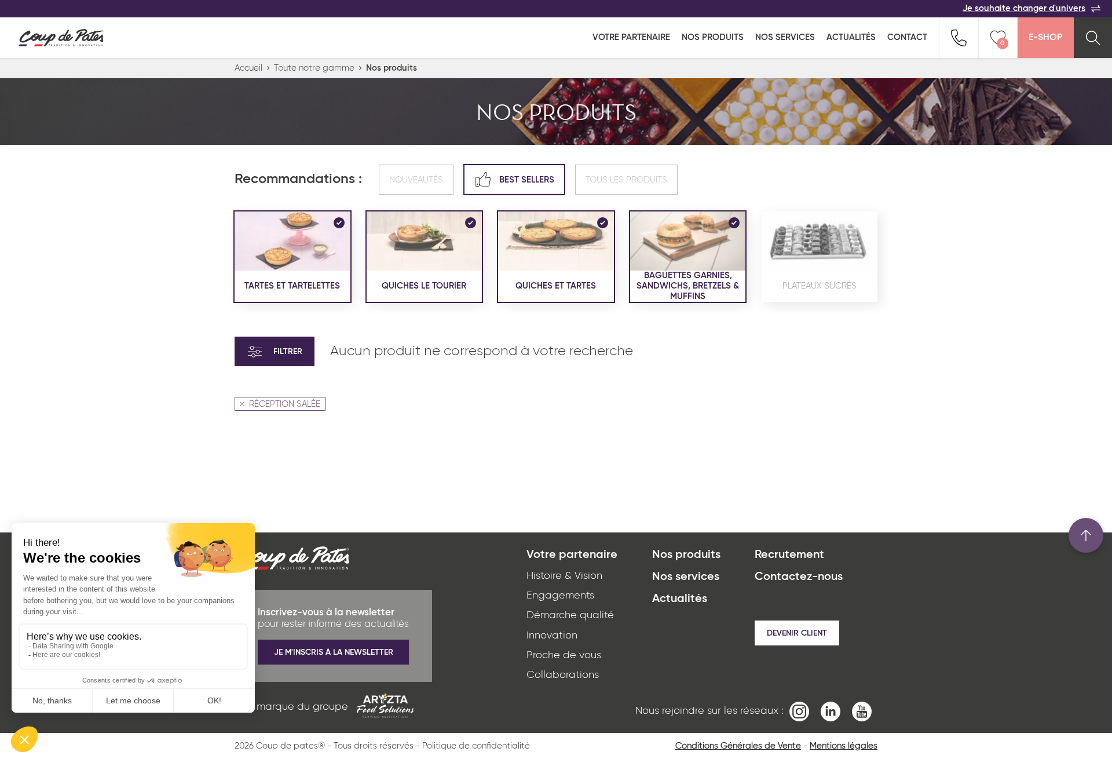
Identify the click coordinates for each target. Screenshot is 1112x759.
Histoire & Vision (564, 576)
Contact (907, 37)
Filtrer (287, 352)
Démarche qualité (570, 615)
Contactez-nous (799, 577)
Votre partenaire (631, 37)
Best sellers (526, 180)
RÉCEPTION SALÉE (284, 404)
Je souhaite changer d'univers (1024, 8)
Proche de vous (563, 655)
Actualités (851, 37)
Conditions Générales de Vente (738, 746)
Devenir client (797, 633)
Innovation (551, 635)
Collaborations (562, 675)
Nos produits (713, 37)
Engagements (560, 595)
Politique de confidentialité (476, 746)
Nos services (785, 37)
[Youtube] (862, 711)
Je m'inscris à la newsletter (333, 652)
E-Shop (1045, 37)
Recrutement (789, 555)
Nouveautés (416, 180)
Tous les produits (626, 180)
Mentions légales (843, 746)
